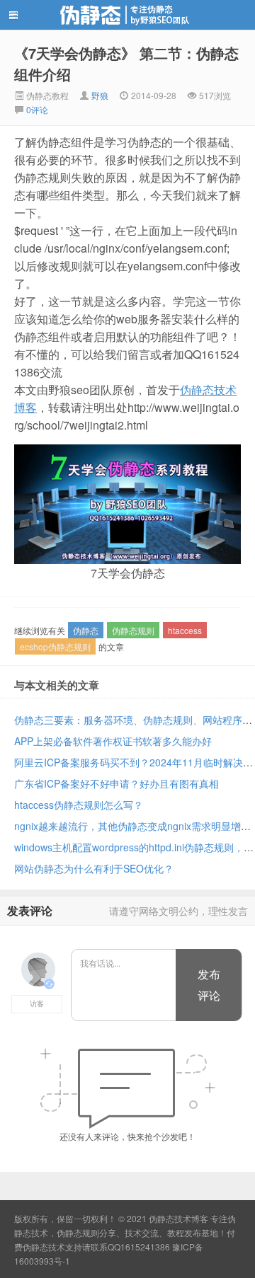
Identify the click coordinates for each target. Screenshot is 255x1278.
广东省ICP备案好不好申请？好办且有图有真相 (116, 783)
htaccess (185, 630)
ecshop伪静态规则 (55, 646)
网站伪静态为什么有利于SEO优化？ (94, 868)
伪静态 (85, 630)
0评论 (37, 109)
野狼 (99, 95)
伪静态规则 (133, 630)
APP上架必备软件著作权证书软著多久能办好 (113, 741)
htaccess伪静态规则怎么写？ (78, 805)
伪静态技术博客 (127, 15)
